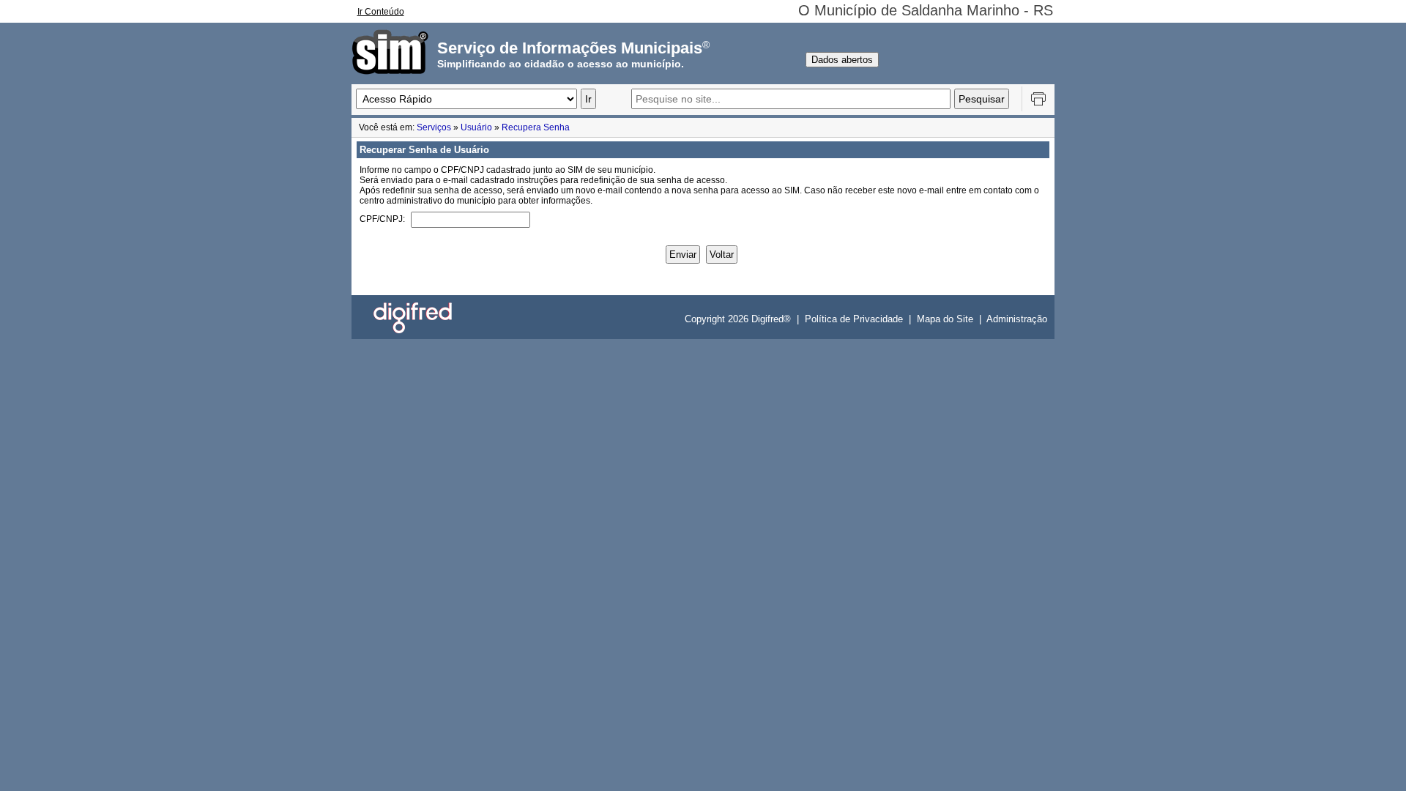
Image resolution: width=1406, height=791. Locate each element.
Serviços (434, 127)
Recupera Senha (536, 127)
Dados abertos (842, 59)
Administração (1016, 318)
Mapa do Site (945, 318)
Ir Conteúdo (380, 12)
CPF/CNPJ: (382, 219)
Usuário (476, 127)
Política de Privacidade (854, 318)
